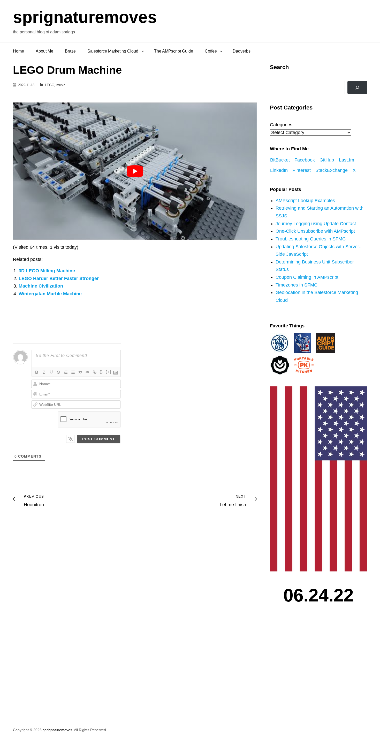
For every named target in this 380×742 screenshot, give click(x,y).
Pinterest (301, 170)
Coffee (211, 51)
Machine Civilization (41, 286)
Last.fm (346, 160)
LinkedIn (279, 170)
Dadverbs (241, 51)
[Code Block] (87, 372)
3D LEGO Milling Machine (47, 270)
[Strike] (58, 372)
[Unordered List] (73, 372)
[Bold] (36, 372)
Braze (70, 51)
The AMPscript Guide (173, 51)
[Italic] (44, 372)
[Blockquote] (80, 372)
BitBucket (280, 160)
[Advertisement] (319, 667)
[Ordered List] (65, 372)
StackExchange (331, 170)
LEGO (49, 85)
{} (101, 372)
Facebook (304, 160)
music (60, 85)
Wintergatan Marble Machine (50, 293)
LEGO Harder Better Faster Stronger (59, 278)
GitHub (327, 160)
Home (18, 51)
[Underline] (51, 372)
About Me (44, 51)
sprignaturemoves (85, 17)
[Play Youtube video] (135, 171)
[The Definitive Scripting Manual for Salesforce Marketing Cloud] (325, 342)
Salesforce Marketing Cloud (112, 51)
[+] (108, 372)
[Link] (94, 372)
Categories (281, 124)
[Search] (357, 87)
